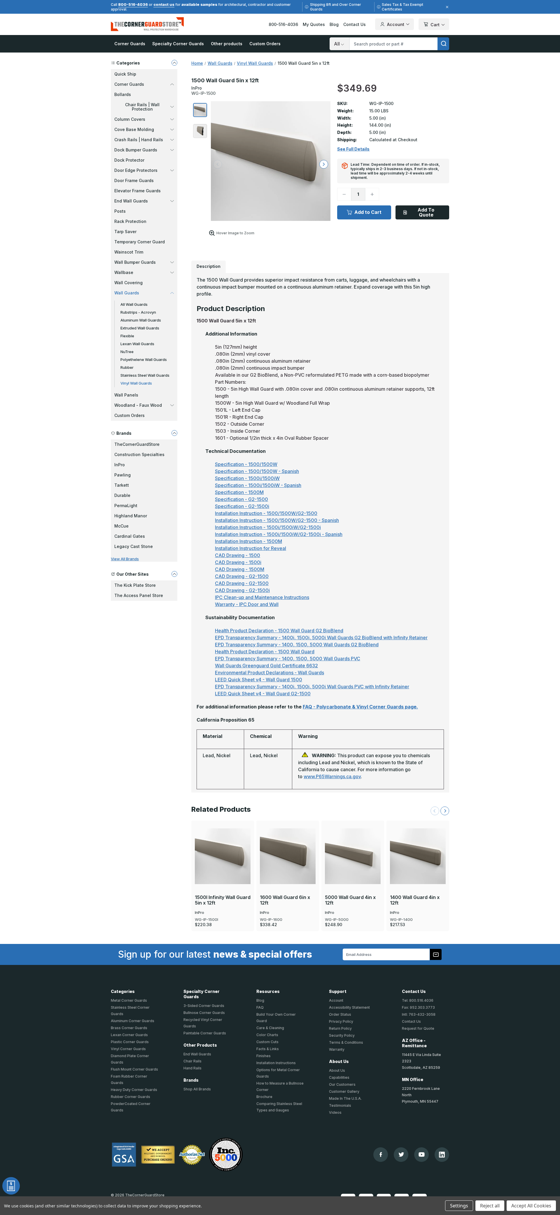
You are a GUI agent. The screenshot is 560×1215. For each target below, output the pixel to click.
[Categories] (174, 63)
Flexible (127, 336)
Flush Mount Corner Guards (134, 1069)
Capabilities (339, 1077)
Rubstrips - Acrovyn (138, 312)
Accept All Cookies (531, 1205)
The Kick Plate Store (135, 585)
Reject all (490, 1205)
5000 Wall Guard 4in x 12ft (350, 900)
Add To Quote (426, 212)
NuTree (127, 351)
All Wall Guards (134, 304)
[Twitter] (401, 1154)
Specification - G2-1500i (242, 506)
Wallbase (123, 272)
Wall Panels (126, 394)
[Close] (446, 7)
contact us (163, 4)
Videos (335, 1112)
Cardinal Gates (129, 536)
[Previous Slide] (434, 810)
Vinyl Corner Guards (128, 1049)
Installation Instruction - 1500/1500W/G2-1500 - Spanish (277, 520)
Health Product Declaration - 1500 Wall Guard (264, 651)
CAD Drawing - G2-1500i (242, 590)
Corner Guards (129, 43)
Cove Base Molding (134, 129)
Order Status (340, 1014)
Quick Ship (125, 73)
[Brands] (174, 433)
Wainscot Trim (128, 251)
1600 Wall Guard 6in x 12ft (285, 900)
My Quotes (314, 24)
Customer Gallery (344, 1091)
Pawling (122, 474)
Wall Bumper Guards (135, 262)
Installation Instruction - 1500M (248, 541)
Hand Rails (192, 1068)
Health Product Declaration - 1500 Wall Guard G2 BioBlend (279, 630)
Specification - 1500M (239, 492)
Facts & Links (267, 1049)
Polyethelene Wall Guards (143, 359)
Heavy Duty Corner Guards (134, 1089)
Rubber (127, 367)
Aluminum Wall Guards (140, 320)
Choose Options (223, 846)
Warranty (336, 1049)
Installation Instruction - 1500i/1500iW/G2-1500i (268, 527)
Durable (122, 495)
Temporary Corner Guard (139, 241)
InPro (119, 464)
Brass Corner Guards (129, 1028)
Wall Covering (128, 282)
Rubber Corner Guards (130, 1096)
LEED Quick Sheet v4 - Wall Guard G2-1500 (263, 693)
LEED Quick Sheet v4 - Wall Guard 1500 (258, 679)
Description (208, 266)
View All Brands (125, 558)
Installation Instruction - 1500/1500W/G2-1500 (266, 513)
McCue (121, 525)
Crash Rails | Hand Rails (138, 139)
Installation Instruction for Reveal (250, 548)
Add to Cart (368, 212)
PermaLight (125, 505)
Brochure (264, 1096)
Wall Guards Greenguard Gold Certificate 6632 (266, 665)
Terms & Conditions (346, 1042)
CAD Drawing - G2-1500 (242, 576)
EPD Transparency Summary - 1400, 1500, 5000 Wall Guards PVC (287, 658)
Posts (120, 211)
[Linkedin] (442, 1155)
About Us (337, 1070)
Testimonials (340, 1105)
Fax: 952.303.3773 (418, 1007)
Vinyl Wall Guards (136, 383)
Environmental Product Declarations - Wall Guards (269, 672)
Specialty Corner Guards (178, 43)
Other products (226, 43)
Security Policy (342, 1035)
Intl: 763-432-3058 (418, 1014)
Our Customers (342, 1084)
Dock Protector (129, 160)
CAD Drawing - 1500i (238, 562)
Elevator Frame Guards (137, 190)
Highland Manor (130, 515)
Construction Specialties (139, 454)
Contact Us (354, 24)
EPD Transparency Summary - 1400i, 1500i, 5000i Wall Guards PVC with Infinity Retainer (312, 686)
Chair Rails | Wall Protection (142, 106)
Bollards (122, 94)
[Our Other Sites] (174, 574)
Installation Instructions (276, 1063)
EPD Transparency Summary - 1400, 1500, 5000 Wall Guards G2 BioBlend (297, 644)
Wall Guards (126, 292)
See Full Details (353, 149)
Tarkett (121, 485)
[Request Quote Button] (11, 1186)
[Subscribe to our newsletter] (436, 954)
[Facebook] (381, 1154)
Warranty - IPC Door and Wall (247, 604)
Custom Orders (265, 43)
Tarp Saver (125, 231)
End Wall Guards (131, 200)
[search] (443, 43)
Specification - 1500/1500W (246, 464)
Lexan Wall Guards (137, 343)
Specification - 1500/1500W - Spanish (257, 471)
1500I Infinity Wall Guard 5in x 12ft (223, 900)
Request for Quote (418, 1028)
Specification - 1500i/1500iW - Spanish (258, 485)
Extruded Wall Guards (139, 328)
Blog (334, 24)
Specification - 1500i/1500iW (247, 478)
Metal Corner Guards (129, 1000)
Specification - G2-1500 (241, 499)
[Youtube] (422, 1154)
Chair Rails (192, 1061)
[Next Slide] (444, 810)
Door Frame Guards (134, 180)
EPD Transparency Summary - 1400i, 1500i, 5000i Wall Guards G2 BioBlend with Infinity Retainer (321, 637)
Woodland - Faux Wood (138, 405)
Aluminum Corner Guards (132, 1021)
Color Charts (267, 1035)
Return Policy (340, 1028)
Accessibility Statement (349, 1007)
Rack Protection (130, 221)
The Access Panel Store (138, 595)
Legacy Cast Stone (133, 546)
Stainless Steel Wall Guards (144, 375)
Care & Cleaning (270, 1028)
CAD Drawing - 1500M (239, 569)
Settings (459, 1205)
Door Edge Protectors (136, 170)
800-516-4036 (133, 4)
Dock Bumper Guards (135, 149)
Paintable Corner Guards (204, 1033)
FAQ (260, 1007)
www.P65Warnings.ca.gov (332, 776)
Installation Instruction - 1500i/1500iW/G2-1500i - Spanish (278, 534)
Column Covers (129, 119)
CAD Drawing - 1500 (237, 555)
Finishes (263, 1056)
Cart (435, 24)
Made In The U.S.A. (345, 1098)
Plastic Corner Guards (130, 1042)
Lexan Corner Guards (129, 1035)
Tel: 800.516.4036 (417, 1000)
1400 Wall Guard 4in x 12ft (415, 900)
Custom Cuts (267, 1042)
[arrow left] (217, 164)
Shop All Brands (197, 1089)
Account (395, 24)
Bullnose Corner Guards (204, 1012)
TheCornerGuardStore (137, 444)
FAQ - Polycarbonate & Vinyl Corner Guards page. (360, 707)
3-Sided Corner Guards (203, 1005)
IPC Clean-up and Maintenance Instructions (262, 597)
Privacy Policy (341, 1021)
